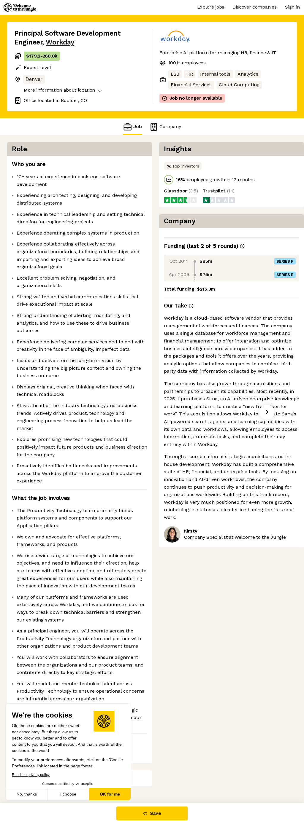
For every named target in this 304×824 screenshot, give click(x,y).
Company (170, 126)
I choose (68, 794)
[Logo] (20, 7)
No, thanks (27, 794)
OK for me (110, 794)
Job (137, 126)
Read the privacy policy (31, 775)
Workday (60, 42)
